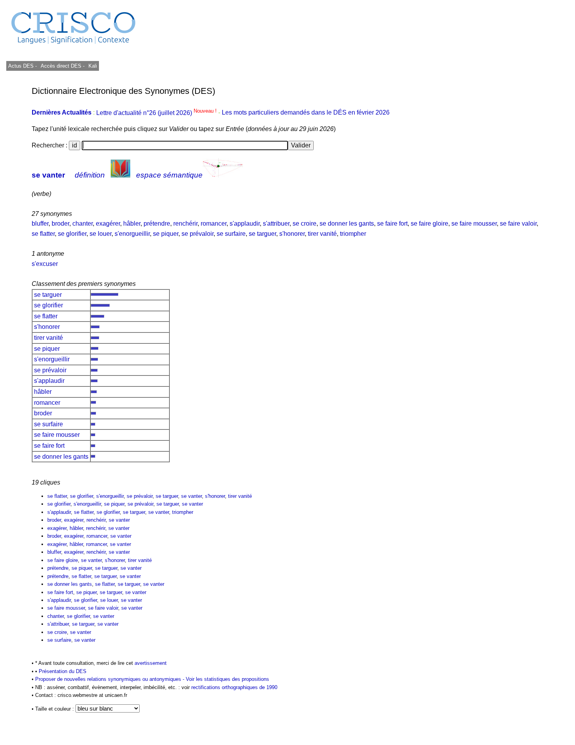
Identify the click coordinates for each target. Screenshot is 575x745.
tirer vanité (322, 233)
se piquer (165, 233)
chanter (82, 223)
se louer (100, 233)
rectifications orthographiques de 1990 (234, 687)
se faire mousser (474, 223)
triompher (353, 233)
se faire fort (392, 223)
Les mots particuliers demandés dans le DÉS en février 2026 (306, 113)
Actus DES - (22, 66)
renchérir (185, 223)
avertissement (151, 663)
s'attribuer (276, 223)
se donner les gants (347, 223)
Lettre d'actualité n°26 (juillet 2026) (157, 113)
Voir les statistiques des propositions (227, 679)
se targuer (262, 233)
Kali (92, 66)
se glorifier (72, 233)
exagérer (108, 223)
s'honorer (292, 233)
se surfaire (231, 233)
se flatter (43, 233)
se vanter (48, 175)
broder (60, 223)
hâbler (131, 223)
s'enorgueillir (132, 233)
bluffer (40, 223)
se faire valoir (518, 223)
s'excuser (45, 263)
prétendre (157, 223)
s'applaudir (245, 223)
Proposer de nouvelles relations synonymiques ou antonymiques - (110, 679)
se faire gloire (429, 223)
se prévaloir (197, 233)
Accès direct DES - (62, 66)
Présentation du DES (62, 671)
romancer (213, 223)
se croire (304, 223)
